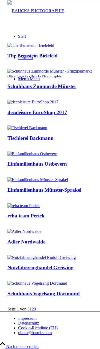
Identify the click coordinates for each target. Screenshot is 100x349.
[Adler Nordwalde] (24, 231)
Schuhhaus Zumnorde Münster (41, 86)
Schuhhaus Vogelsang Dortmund (43, 293)
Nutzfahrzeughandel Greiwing (40, 267)
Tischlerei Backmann (30, 138)
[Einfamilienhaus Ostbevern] (32, 154)
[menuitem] (55, 36)
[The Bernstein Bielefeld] (30, 45)
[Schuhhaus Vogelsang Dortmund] (37, 283)
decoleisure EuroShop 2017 (37, 112)
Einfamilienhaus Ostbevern (37, 164)
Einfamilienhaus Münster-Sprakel (44, 190)
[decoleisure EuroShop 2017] (32, 102)
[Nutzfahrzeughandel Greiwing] (41, 257)
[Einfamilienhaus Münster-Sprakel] (37, 179)
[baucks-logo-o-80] (35, 11)
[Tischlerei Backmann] (27, 127)
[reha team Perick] (23, 205)
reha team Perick (26, 215)
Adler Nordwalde (26, 242)
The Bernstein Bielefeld (32, 55)
